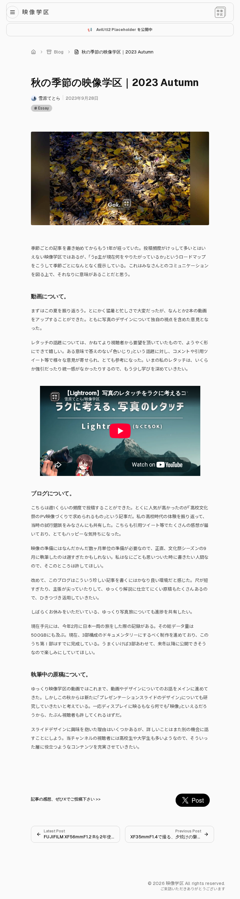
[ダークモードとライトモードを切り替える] (220, 12)
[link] (113, 52)
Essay (43, 108)
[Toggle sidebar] (14, 12)
